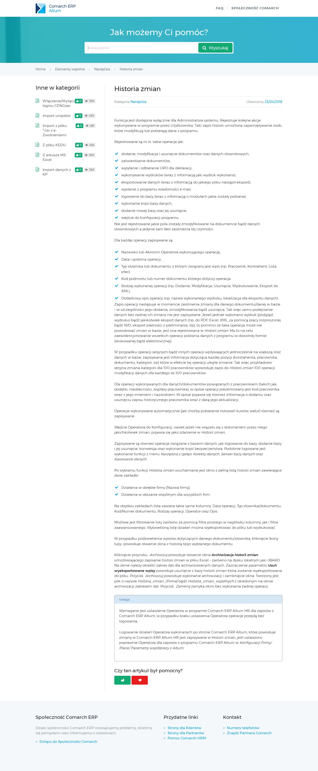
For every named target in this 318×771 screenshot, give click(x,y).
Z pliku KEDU (54, 145)
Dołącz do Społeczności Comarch (68, 741)
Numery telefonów (243, 728)
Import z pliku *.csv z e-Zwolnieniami (55, 130)
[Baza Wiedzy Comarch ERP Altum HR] (56, 8)
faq (219, 8)
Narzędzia (138, 102)
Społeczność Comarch (255, 8)
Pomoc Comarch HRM (187, 738)
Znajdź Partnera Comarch (249, 733)
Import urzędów (57, 115)
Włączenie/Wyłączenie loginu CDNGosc (62, 103)
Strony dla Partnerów (186, 733)
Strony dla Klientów (184, 728)
